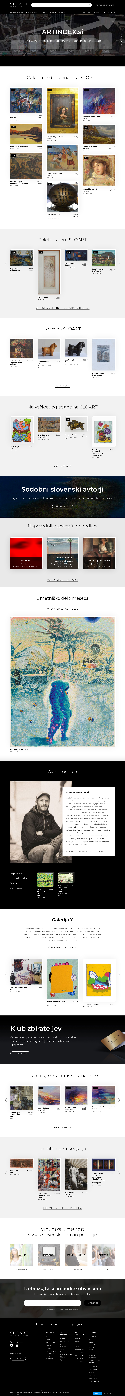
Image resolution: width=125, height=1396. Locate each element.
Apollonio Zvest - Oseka (103, 1095)
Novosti (77, 1339)
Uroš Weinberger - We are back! (45, 880)
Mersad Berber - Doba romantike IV (62, 110)
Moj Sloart (97, 12)
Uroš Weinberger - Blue (62, 608)
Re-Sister (26, 553)
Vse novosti (62, 386)
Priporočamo (80, 1355)
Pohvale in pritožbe (93, 1349)
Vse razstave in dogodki (62, 580)
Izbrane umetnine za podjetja (62, 1208)
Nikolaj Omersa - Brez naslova (49, 424)
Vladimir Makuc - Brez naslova (103, 355)
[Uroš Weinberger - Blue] (62, 682)
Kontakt (92, 1339)
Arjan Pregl (93, 1373)
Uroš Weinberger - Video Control (66, 878)
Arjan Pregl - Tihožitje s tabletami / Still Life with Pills (103, 432)
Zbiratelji (86, 12)
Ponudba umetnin (16, 12)
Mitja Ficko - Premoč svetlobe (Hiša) (49, 1175)
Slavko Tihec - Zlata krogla (62, 197)
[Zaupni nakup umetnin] (76, 1255)
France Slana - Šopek (76, 255)
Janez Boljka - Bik (76, 424)
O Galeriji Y (93, 1367)
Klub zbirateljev (50, 1357)
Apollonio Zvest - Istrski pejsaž (76, 1095)
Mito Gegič (93, 1378)
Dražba (49, 1345)
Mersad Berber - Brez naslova (99, 170)
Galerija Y (18, 1358)
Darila (77, 1347)
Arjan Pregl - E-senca (99, 980)
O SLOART (93, 1336)
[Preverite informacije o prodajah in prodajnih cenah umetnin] (62, 35)
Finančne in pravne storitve (66, 1353)
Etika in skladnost (92, 1357)
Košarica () (110, 12)
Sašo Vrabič (93, 1370)
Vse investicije (62, 1127)
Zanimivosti (79, 1352)
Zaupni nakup (51, 1342)
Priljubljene (79, 1350)
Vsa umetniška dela (17, 888)
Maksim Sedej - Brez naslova (62, 158)
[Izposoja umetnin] (49, 1255)
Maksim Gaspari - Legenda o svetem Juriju (26, 166)
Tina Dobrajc (94, 1375)
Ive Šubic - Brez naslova (26, 134)
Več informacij (20, 1053)
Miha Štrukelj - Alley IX (76, 1174)
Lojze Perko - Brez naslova (99, 134)
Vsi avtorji (99, 851)
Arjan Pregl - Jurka (21, 430)
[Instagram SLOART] (17, 1345)
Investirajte (79, 1358)
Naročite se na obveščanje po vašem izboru (62, 1310)
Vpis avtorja (64, 1360)
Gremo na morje (62, 553)
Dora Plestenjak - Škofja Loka (103, 258)
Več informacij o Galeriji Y (62, 947)
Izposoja (49, 1339)
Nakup (48, 1336)
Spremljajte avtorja (84, 851)
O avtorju (69, 851)
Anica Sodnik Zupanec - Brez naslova (21, 348)
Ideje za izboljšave (92, 1343)
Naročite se (93, 1303)
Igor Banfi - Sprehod (21, 1163)
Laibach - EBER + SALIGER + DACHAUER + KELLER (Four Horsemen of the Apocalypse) (103, 1165)
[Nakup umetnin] (21, 1255)
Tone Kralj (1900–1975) (99, 553)
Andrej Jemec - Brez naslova (26, 100)
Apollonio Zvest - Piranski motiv (99, 101)
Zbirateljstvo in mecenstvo (52, 1352)
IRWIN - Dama (49, 272)
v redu (97, 1393)
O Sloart (62, 12)
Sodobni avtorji (62, 506)
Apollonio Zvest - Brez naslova (49, 1095)
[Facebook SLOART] (11, 1345)
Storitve (53, 12)
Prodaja (44, 12)
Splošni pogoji (94, 1360)
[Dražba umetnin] (103, 1255)
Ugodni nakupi (77, 1343)
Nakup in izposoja (32, 12)
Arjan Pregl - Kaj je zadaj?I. (62, 979)
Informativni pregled (65, 1343)
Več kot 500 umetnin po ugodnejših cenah (62, 308)
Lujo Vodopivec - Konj (49, 349)
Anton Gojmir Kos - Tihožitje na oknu (21, 1098)
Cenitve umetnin (63, 1348)
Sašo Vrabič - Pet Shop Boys (26, 972)
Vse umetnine (62, 466)
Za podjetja (79, 1361)
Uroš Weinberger (95, 1381)
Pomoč (91, 1352)
